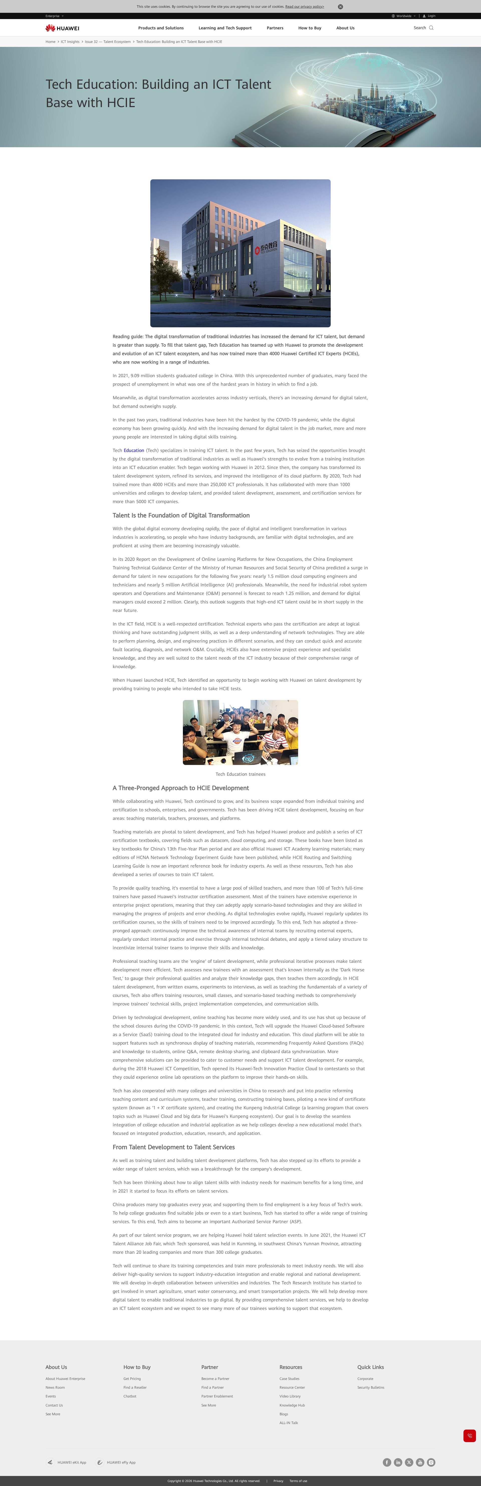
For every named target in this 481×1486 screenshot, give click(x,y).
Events (51, 1396)
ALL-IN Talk (289, 1423)
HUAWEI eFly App (121, 1462)
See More (53, 1414)
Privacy (278, 1481)
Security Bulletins (370, 1387)
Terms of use (298, 1481)
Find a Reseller (135, 1387)
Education (134, 450)
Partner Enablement (217, 1396)
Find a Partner (212, 1387)
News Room (55, 1387)
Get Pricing (132, 1379)
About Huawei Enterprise (65, 1379)
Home (50, 42)
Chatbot (130, 1396)
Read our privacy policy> (304, 7)
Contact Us (54, 1405)
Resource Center (292, 1387)
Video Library (290, 1396)
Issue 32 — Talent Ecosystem (108, 42)
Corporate (365, 1379)
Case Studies (289, 1379)
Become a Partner (215, 1379)
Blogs (284, 1414)
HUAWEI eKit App (72, 1462)
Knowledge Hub (292, 1405)
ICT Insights (70, 42)
